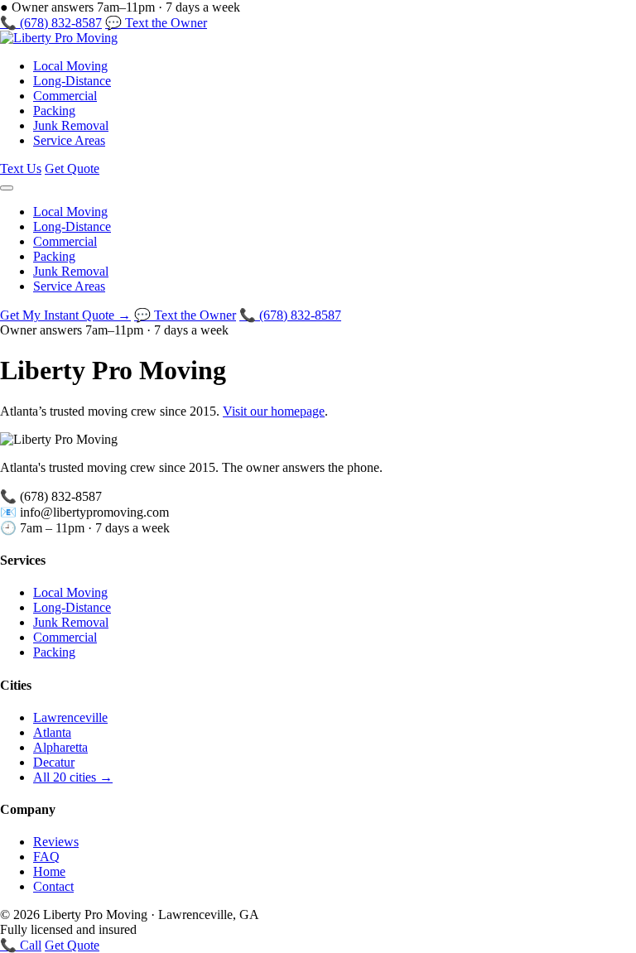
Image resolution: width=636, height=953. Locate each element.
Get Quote (72, 168)
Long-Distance (72, 81)
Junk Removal (70, 125)
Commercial (65, 96)
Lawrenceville (70, 717)
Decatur (54, 762)
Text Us (20, 168)
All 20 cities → (73, 777)
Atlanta (52, 732)
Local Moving (70, 66)
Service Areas (69, 140)
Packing (54, 110)
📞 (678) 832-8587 (51, 23)
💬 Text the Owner (156, 23)
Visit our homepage (274, 411)
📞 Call (20, 945)
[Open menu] (6, 187)
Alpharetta (60, 747)
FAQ (46, 857)
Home (49, 871)
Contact (53, 886)
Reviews (56, 842)
